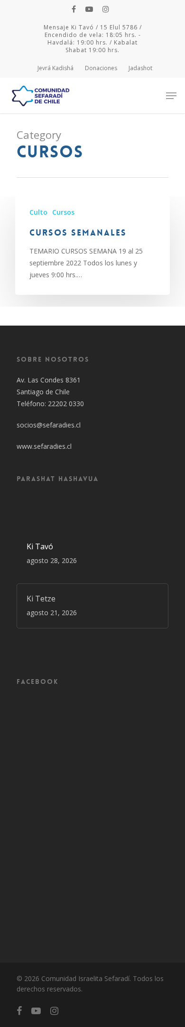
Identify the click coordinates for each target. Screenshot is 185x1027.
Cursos (63, 212)
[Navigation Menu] (171, 95)
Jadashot (140, 68)
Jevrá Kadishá (55, 68)
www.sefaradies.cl (44, 446)
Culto (38, 212)
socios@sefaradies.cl (49, 424)
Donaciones (101, 68)
